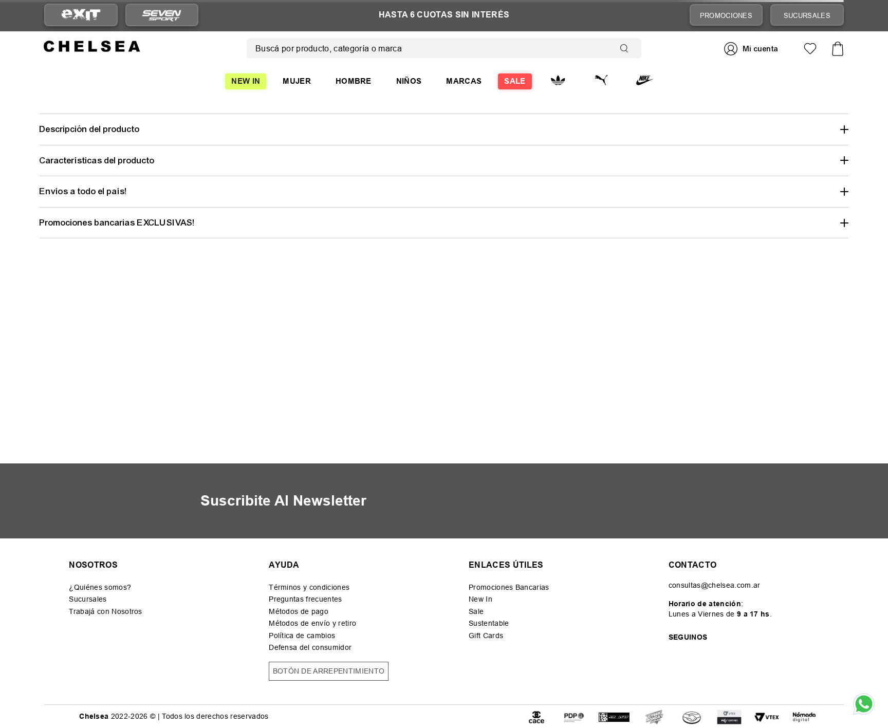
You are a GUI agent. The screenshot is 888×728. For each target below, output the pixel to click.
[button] (444, 129)
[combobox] (444, 48)
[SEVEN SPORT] (162, 15)
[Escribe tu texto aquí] (574, 716)
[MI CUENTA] (752, 48)
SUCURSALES (807, 15)
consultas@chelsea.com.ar (715, 585)
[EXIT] (81, 15)
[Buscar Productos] (626, 48)
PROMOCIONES (726, 15)
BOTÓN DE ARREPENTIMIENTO (329, 671)
